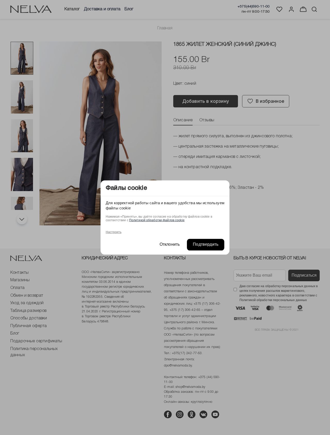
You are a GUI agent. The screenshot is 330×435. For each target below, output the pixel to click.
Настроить (113, 232)
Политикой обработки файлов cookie (157, 220)
